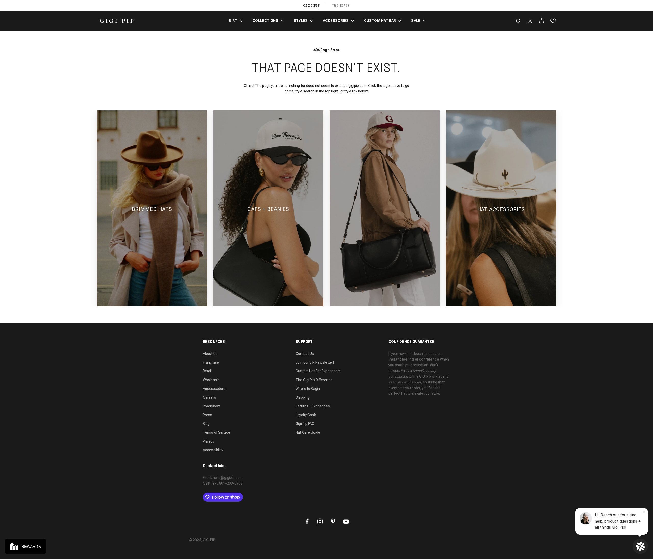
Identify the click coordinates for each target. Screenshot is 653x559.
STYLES (301, 21)
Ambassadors (214, 389)
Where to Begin (308, 389)
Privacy (208, 441)
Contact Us (305, 354)
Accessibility (213, 450)
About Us (210, 354)
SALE (415, 21)
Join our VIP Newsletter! (315, 362)
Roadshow (211, 406)
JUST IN (235, 21)
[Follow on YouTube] (346, 521)
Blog (206, 424)
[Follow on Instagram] (320, 521)
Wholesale (211, 380)
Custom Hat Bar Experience (318, 371)
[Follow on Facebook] (307, 521)
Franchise (211, 362)
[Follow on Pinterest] (333, 521)
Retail (207, 371)
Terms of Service (216, 432)
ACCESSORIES (336, 21)
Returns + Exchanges (313, 406)
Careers (209, 397)
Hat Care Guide (308, 432)
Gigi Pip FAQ (305, 424)
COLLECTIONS (265, 21)
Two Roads (341, 5)
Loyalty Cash (306, 415)
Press (207, 415)
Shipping (303, 397)
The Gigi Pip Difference (314, 380)
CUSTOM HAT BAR (380, 21)
